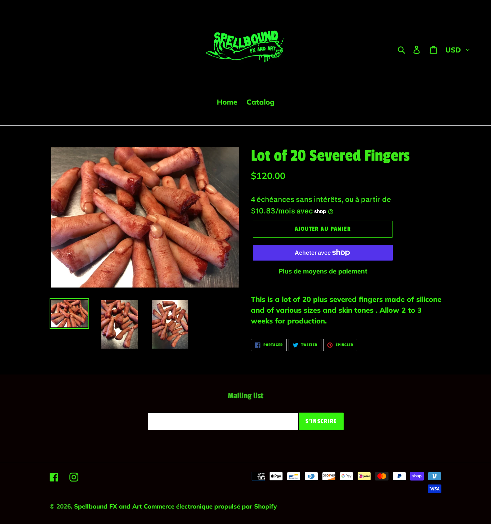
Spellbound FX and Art (109, 506)
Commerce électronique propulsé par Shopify (210, 506)
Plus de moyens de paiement (323, 271)
